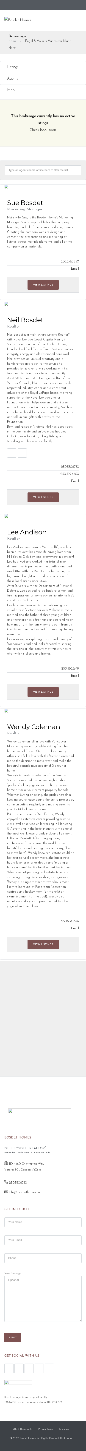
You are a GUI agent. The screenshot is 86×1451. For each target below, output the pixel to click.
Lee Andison (27, 532)
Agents (12, 78)
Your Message (12, 1273)
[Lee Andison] (43, 516)
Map (11, 90)
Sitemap (64, 1429)
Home (12, 41)
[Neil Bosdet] (43, 304)
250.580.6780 (18, 1183)
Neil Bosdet (25, 320)
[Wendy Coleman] (43, 710)
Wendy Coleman (33, 727)
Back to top (66, 1438)
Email (75, 269)
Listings (13, 67)
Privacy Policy (45, 1429)
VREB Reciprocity (22, 1429)
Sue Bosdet (25, 203)
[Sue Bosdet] (43, 186)
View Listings (43, 284)
